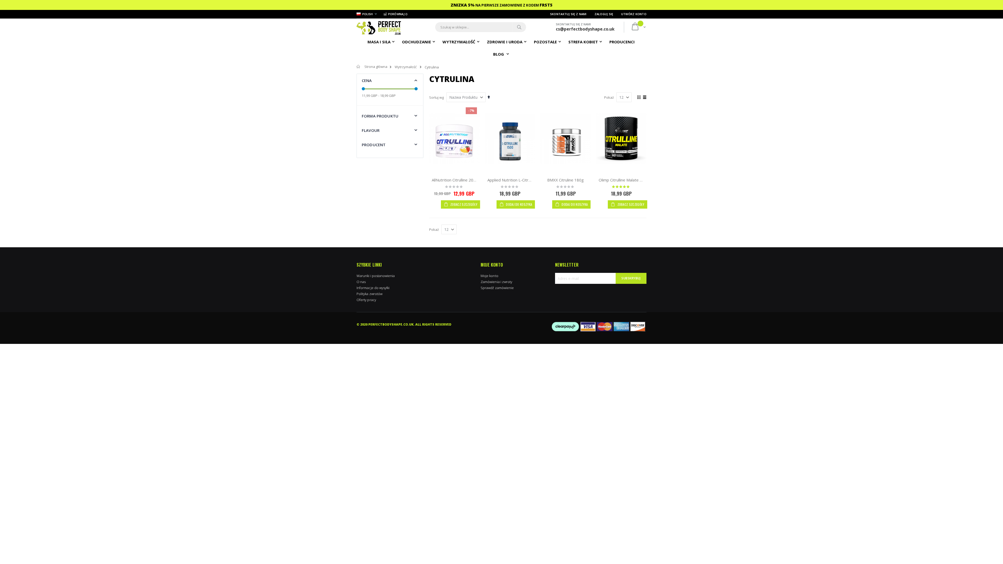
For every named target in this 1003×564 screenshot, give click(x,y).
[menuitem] (622, 41)
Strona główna (375, 66)
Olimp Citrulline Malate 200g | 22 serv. (633, 180)
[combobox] (480, 27)
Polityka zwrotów (369, 293)
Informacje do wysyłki (373, 287)
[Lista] (644, 97)
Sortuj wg (436, 97)
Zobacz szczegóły (463, 204)
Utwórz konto (633, 14)
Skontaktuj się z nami (568, 14)
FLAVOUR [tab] (371, 130)
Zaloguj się (603, 14)
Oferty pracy (366, 299)
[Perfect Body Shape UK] (379, 27)
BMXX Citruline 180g (565, 180)
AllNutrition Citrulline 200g (455, 180)
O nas (361, 281)
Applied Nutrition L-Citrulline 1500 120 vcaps (527, 180)
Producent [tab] (374, 144)
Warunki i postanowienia (376, 275)
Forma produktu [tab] (380, 116)
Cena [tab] (367, 80)
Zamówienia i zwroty (496, 281)
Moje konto (489, 275)
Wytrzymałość (406, 67)
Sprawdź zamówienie (497, 287)
